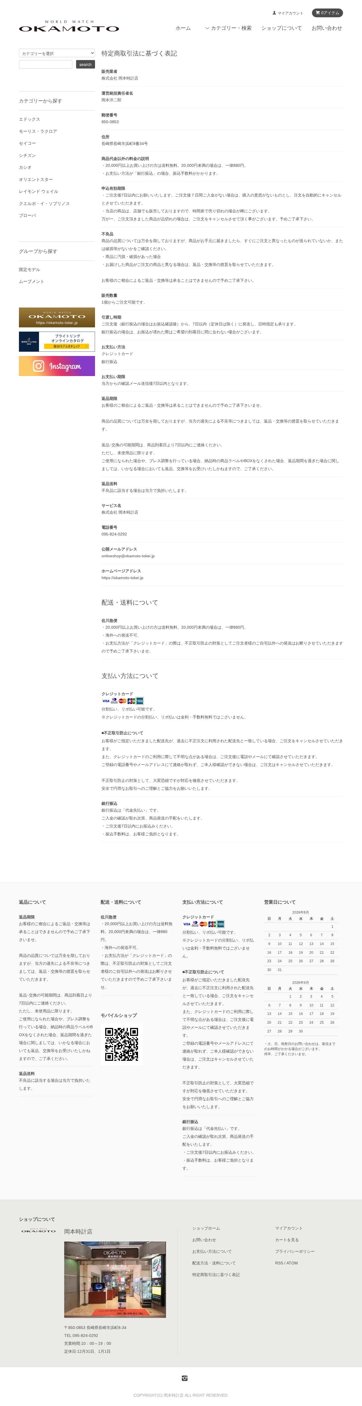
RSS (279, 1263)
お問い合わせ (327, 28)
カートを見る (287, 1240)
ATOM (292, 1263)
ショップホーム (206, 1228)
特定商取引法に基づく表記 (216, 1274)
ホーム (183, 28)
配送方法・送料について (214, 1263)
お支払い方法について (212, 1251)
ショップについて (281, 28)
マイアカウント (290, 13)
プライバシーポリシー (295, 1251)
